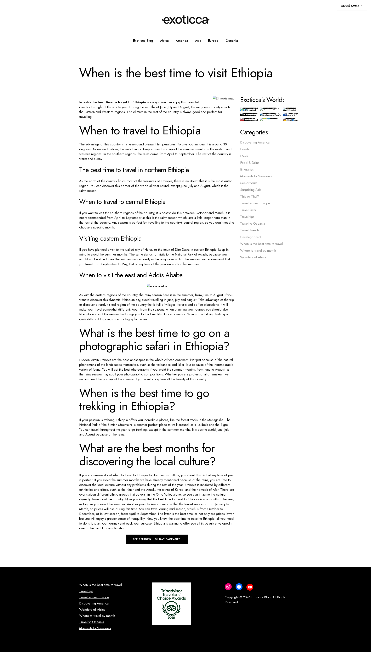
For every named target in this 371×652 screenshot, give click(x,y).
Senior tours (248, 183)
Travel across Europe (255, 203)
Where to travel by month (258, 250)
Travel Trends (249, 230)
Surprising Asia (250, 189)
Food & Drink (249, 162)
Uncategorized (250, 237)
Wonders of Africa (253, 257)
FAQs (244, 156)
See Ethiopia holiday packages (156, 539)
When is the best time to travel (261, 243)
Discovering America (255, 142)
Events (244, 149)
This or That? (249, 196)
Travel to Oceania (252, 223)
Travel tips (247, 216)
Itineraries (247, 169)
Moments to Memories (256, 176)
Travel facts (248, 210)
